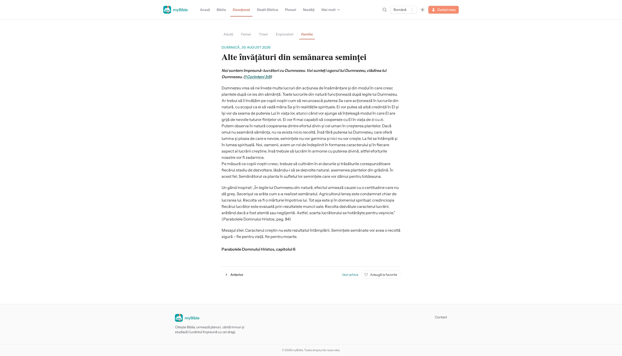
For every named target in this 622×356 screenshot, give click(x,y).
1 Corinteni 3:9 (257, 76)
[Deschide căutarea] (385, 10)
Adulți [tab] (228, 34)
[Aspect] (422, 10)
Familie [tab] (307, 34)
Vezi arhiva (350, 274)
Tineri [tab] (263, 34)
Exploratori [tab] (285, 34)
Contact (441, 317)
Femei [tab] (246, 34)
